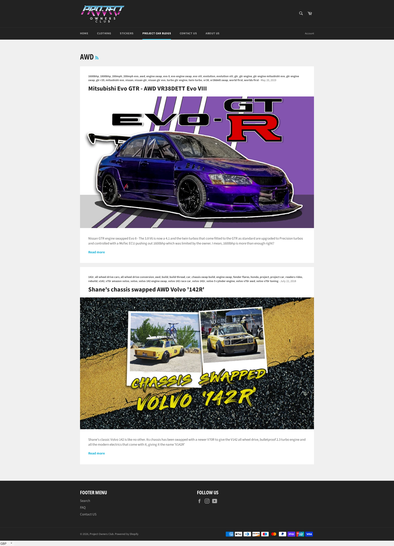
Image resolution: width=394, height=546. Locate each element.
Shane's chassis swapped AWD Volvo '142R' (146, 289)
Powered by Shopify (126, 534)
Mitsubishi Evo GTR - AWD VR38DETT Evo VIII (147, 88)
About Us (213, 33)
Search (85, 500)
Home (84, 33)
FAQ (83, 507)
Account (309, 33)
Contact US (88, 514)
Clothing (104, 33)
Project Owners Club (102, 534)
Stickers (127, 33)
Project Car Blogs (156, 33)
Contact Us (188, 33)
